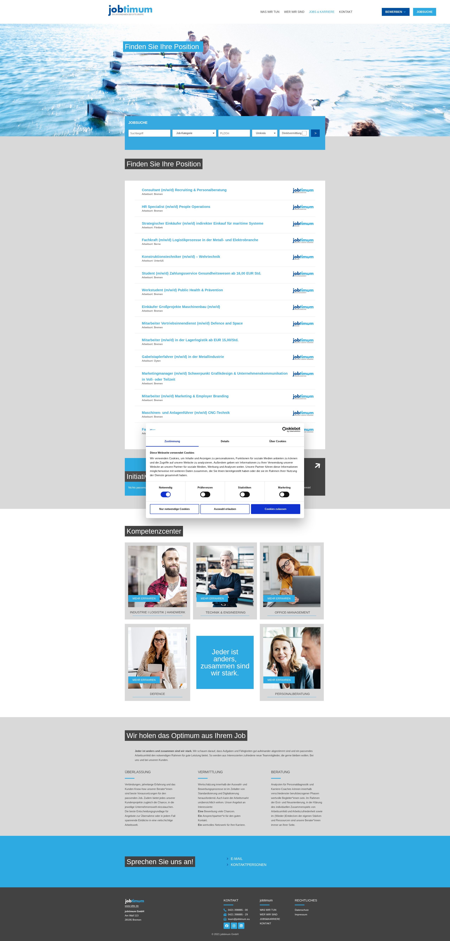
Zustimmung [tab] (172, 441)
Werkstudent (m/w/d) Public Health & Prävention (182, 290)
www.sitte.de (132, 905)
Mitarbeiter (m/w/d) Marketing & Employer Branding (185, 396)
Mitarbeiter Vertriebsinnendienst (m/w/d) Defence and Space (192, 323)
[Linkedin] (241, 926)
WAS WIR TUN (269, 11)
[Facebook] (227, 926)
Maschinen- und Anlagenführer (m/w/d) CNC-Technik (186, 413)
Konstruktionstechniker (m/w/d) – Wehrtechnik (181, 257)
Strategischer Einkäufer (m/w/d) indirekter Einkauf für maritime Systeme (202, 223)
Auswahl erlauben (225, 508)
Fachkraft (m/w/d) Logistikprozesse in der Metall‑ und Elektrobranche (200, 240)
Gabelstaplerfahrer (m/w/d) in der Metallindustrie (183, 357)
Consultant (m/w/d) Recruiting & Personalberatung (184, 190)
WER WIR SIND (294, 11)
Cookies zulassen (275, 508)
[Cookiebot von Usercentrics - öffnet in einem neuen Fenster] (284, 429)
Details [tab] (225, 441)
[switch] (205, 494)
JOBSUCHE (425, 11)
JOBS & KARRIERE (322, 11)
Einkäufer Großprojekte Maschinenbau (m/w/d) (181, 307)
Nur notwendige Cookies (174, 508)
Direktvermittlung (291, 133)
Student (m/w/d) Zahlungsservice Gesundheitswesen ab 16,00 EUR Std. (201, 273)
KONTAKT (345, 11)
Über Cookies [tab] (277, 441)
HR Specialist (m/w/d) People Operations (176, 207)
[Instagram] (234, 926)
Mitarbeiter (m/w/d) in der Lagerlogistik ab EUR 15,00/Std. (190, 340)
